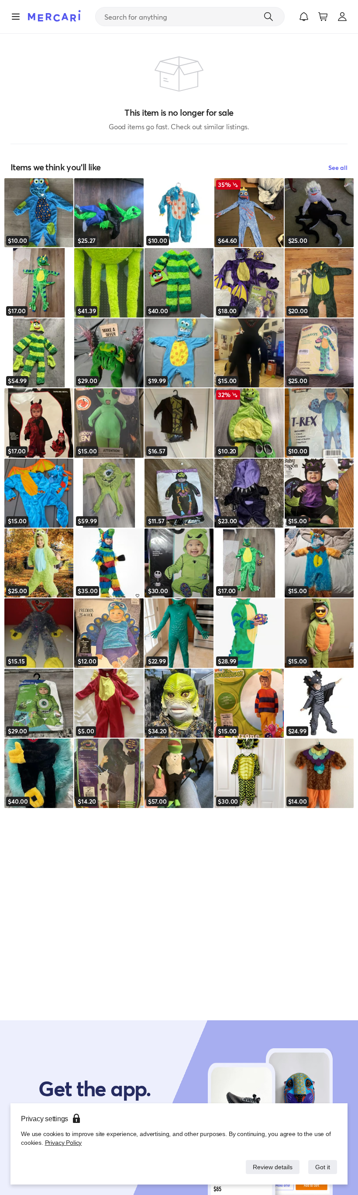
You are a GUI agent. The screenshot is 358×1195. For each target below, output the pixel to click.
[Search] (268, 16)
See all (338, 167)
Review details (270, 1167)
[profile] (342, 16)
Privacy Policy (62, 1142)
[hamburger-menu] (15, 16)
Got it (322, 1167)
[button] (304, 16)
